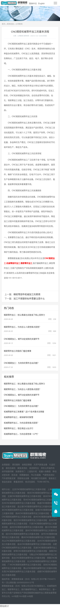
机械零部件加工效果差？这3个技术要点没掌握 (24, 411)
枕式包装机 (30, 481)
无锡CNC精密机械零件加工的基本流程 (24, 496)
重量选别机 (18, 481)
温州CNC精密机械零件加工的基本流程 (26, 527)
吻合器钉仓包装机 (39, 478)
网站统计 (4, 606)
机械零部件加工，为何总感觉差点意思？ (21, 422)
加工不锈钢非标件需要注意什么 (29, 298)
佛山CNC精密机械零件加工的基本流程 (40, 568)
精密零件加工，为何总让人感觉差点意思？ (22, 326)
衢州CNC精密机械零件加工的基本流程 (38, 537)
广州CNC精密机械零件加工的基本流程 (24, 564)
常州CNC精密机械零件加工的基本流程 (40, 499)
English (41, 3)
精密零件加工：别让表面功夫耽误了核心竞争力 (24, 314)
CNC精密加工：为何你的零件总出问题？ (21, 362)
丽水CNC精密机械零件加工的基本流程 (34, 544)
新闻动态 (10, 24)
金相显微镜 (27, 464)
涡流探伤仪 (34, 468)
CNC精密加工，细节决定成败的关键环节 (21, 338)
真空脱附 (16, 464)
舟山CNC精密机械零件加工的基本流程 (18, 540)
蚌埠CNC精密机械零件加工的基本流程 (30, 550)
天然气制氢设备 (40, 464)
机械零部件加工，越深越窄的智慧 (18, 417)
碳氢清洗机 (22, 468)
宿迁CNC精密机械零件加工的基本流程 (30, 520)
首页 (3, 24)
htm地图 (22, 596)
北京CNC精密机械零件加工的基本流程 (29, 489)
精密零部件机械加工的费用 (27, 294)
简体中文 (33, 3)
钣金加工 (53, 478)
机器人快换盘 (45, 471)
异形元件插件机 (48, 468)
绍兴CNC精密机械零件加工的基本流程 (22, 533)
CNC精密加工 (39, 585)
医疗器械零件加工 (29, 589)
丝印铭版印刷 (8, 471)
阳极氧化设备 (23, 478)
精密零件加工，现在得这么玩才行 (18, 428)
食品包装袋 (7, 481)
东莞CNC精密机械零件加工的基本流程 (18, 571)
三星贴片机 (32, 471)
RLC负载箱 (36, 474)
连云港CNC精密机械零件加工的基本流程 (35, 506)
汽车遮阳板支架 (8, 478)
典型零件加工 (45, 589)
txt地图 (30, 596)
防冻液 (14, 474)
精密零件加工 (13, 589)
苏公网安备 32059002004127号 (20, 582)
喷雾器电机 (24, 474)
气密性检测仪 (48, 474)
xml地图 (15, 596)
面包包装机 (10, 468)
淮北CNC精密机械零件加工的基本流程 (28, 557)
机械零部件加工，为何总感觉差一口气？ (21, 433)
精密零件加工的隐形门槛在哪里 (17, 350)
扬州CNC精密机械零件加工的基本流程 (32, 513)
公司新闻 (19, 24)
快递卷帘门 (20, 471)
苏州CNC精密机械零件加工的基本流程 (18, 502)
